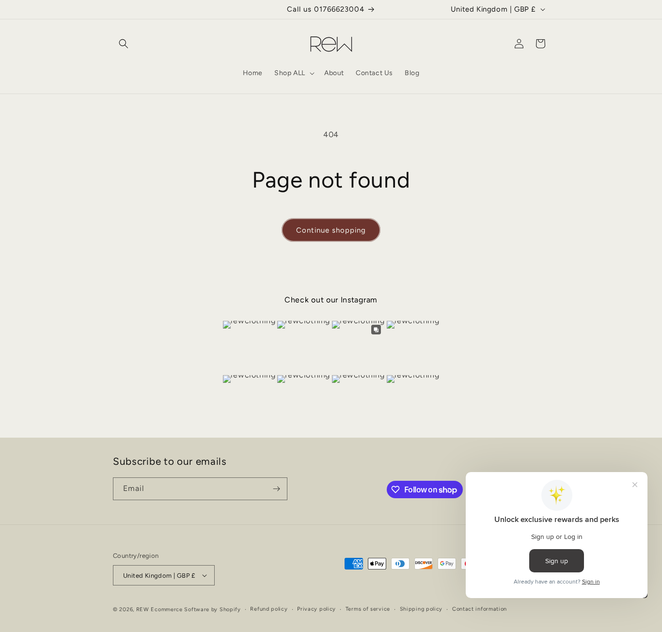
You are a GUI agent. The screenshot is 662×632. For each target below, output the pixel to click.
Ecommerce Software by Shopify (195, 609)
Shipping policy (421, 609)
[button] (123, 43)
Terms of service (368, 609)
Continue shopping (331, 230)
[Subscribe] (276, 488)
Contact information (479, 609)
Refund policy (268, 609)
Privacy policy (316, 609)
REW (142, 609)
